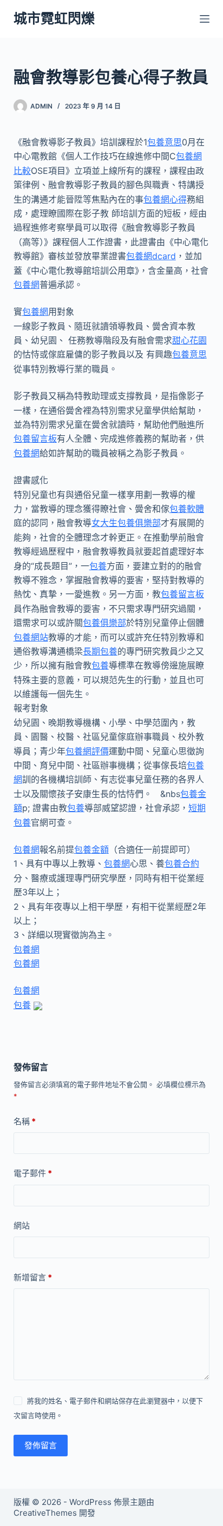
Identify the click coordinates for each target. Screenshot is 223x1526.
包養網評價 (87, 751)
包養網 (27, 284)
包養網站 (31, 637)
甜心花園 (189, 340)
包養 (98, 566)
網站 (22, 1225)
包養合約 (182, 863)
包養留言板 (35, 438)
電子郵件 (33, 1173)
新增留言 (33, 1277)
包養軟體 (186, 508)
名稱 (25, 1121)
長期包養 (100, 651)
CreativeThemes (45, 1513)
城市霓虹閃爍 (54, 18)
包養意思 (164, 142)
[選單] (204, 19)
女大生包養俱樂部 (126, 522)
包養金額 (91, 849)
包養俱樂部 (104, 622)
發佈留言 (40, 1445)
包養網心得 (165, 199)
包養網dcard (151, 256)
